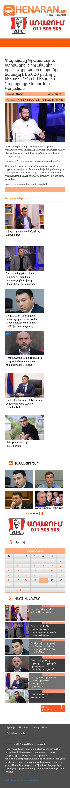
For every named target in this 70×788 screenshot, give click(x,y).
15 (52, 570)
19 (26, 575)
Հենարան (19, 94)
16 (60, 570)
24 (9, 580)
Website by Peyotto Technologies (21, 779)
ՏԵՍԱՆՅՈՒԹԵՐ (27, 463)
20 (35, 575)
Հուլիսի (17, 590)
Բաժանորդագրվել (16, 733)
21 (43, 575)
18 (17, 575)
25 (17, 580)
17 (9, 575)
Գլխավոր (11, 727)
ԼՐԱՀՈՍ (20, 100)
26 (26, 580)
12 (26, 570)
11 (17, 570)
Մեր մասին (24, 727)
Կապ (36, 727)
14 (43, 570)
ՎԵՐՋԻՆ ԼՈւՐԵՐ (27, 598)
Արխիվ (45, 727)
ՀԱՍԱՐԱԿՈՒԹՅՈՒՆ (33, 100)
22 (52, 575)
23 (60, 575)
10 (9, 570)
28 (43, 580)
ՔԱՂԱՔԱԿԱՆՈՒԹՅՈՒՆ (53, 100)
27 (35, 580)
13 (35, 570)
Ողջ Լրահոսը (47, 708)
